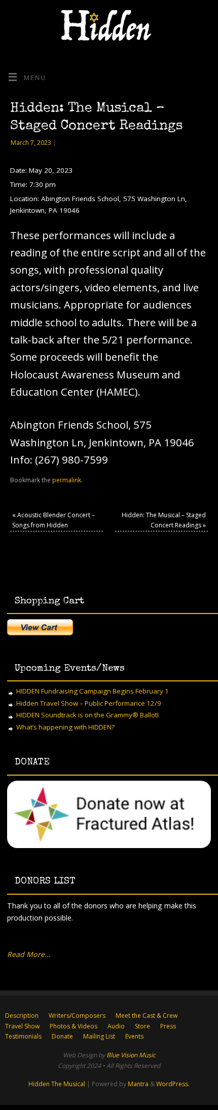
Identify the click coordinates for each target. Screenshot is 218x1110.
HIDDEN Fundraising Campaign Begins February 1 (92, 691)
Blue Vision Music (131, 1055)
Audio (116, 1026)
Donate (62, 1036)
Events (134, 1036)
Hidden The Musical (56, 1084)
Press (168, 1026)
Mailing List (99, 1036)
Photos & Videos (73, 1026)
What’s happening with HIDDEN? (65, 727)
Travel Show (22, 1026)
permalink (66, 480)
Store (142, 1026)
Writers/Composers (77, 1015)
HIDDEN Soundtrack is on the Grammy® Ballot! (87, 714)
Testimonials (23, 1036)
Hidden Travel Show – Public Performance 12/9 (88, 703)
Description (22, 1015)
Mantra (138, 1084)
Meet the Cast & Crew (146, 1015)
